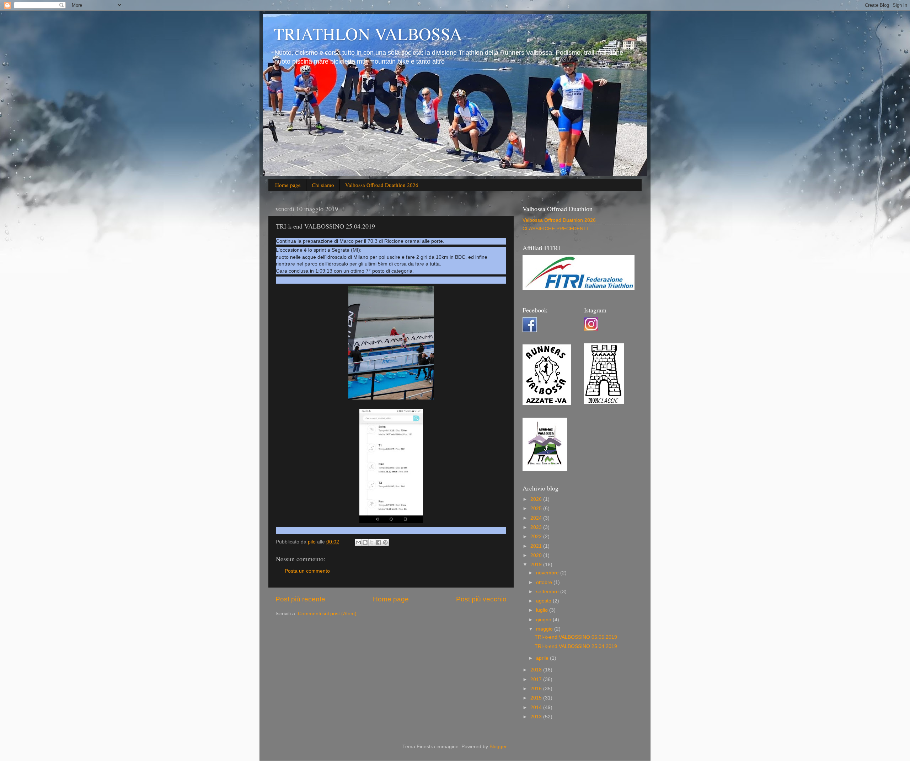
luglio (542, 610)
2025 (536, 508)
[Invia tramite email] (358, 542)
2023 (536, 527)
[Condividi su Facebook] (378, 542)
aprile (543, 658)
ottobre (544, 582)
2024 (536, 518)
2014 (536, 707)
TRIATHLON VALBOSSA (368, 33)
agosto (544, 601)
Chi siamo (323, 184)
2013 (536, 716)
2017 (536, 679)
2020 (536, 555)
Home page (288, 184)
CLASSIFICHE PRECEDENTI (555, 228)
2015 (536, 698)
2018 (536, 669)
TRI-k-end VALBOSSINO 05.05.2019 (576, 637)
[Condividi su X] (371, 542)
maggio (545, 629)
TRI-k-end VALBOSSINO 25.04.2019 (576, 646)
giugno (544, 619)
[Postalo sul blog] (365, 542)
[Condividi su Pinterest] (385, 542)
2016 (536, 688)
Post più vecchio (481, 599)
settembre (548, 591)
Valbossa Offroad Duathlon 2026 (381, 184)
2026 (536, 499)
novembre (548, 572)
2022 (536, 536)
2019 (536, 564)
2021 (536, 546)
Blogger (498, 746)
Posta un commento (307, 571)
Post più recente (300, 599)
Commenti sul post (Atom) (327, 613)
